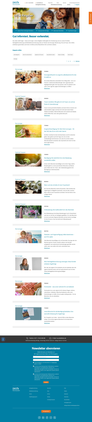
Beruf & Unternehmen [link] (27, 54)
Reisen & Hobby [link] (61, 54)
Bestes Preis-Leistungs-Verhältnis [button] (25, 30)
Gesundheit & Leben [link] (51, 54)
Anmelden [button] (46, 382)
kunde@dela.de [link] (40, 2)
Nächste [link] (77, 61)
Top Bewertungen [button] (72, 30)
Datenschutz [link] (54, 362)
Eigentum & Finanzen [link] (39, 54)
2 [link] (68, 61)
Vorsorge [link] (15, 58)
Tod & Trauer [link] (70, 54)
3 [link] (70, 61)
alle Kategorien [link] (17, 54)
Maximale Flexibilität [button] (58, 30)
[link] (50, 2)
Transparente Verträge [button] (43, 30)
